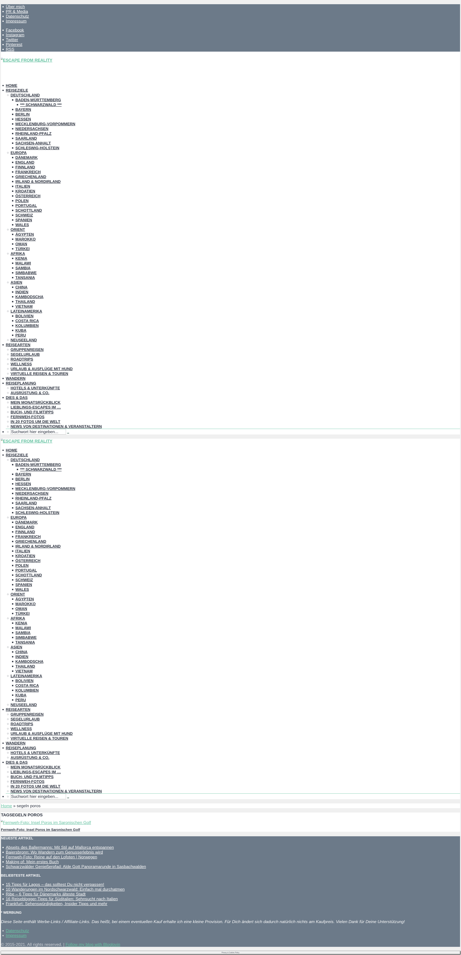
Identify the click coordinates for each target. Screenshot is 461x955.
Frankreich (28, 172)
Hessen (23, 119)
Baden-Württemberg (38, 100)
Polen (22, 201)
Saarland (26, 138)
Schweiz (24, 215)
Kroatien (25, 191)
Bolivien (24, 316)
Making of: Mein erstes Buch (32, 861)
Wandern (15, 378)
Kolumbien (27, 325)
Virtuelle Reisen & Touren (39, 373)
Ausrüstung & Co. (30, 393)
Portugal (26, 205)
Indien (21, 292)
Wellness (21, 364)
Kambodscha (29, 297)
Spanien (23, 220)
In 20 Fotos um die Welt (35, 421)
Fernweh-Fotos (27, 417)
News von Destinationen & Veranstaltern (56, 426)
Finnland (25, 167)
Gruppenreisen (27, 349)
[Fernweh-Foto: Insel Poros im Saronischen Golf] (46, 822)
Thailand (25, 301)
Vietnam (24, 306)
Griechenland (30, 177)
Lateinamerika (26, 311)
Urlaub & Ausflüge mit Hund (42, 369)
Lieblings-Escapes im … (36, 407)
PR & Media (17, 11)
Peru (20, 335)
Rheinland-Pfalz (33, 133)
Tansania (25, 277)
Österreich (27, 196)
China (21, 287)
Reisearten (18, 345)
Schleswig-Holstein (37, 148)
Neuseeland (24, 340)
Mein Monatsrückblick (36, 402)
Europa (19, 153)
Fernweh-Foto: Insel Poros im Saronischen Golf (40, 830)
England (24, 162)
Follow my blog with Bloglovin (93, 944)
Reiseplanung (21, 383)
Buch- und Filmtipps (32, 412)
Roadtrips (22, 359)
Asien (16, 282)
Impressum (16, 21)
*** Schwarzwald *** (41, 105)
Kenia (21, 258)
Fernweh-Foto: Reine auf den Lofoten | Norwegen (51, 857)
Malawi (23, 263)
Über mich (15, 6)
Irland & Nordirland (38, 181)
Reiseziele (17, 90)
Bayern (23, 109)
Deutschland (25, 95)
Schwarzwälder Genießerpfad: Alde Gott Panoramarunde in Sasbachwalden (76, 866)
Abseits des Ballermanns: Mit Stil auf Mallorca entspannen (60, 847)
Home (11, 85)
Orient (18, 229)
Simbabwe (26, 273)
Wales (22, 225)
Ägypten (24, 234)
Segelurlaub (25, 354)
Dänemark (26, 157)
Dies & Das (17, 397)
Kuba (20, 330)
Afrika (18, 253)
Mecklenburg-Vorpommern (45, 124)
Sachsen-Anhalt (33, 143)
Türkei (22, 249)
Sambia (22, 268)
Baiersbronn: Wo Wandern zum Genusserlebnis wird (54, 852)
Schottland (28, 210)
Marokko (25, 239)
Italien (22, 186)
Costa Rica (27, 321)
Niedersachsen (31, 129)
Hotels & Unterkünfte (35, 388)
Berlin (22, 114)
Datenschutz (17, 16)
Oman (21, 244)
